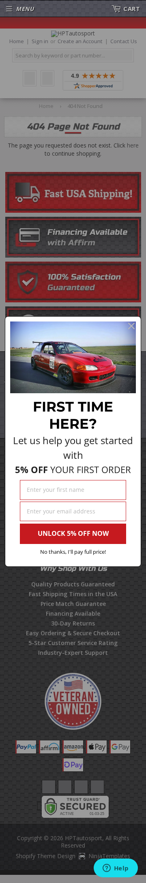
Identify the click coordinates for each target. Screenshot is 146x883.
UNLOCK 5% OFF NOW (73, 533)
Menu (25, 8)
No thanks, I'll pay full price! (73, 551)
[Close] (131, 326)
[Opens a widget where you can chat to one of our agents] (115, 869)
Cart (131, 8)
